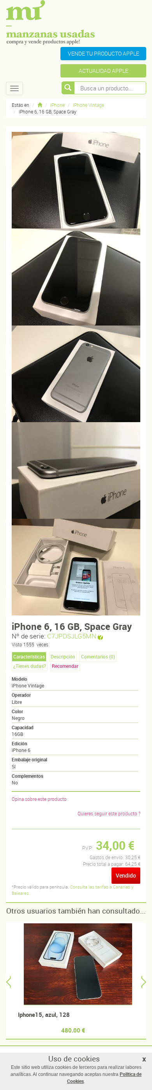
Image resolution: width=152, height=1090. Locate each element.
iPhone (57, 105)
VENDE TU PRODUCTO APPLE (103, 53)
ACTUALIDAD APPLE (103, 70)
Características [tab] (29, 656)
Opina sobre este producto (39, 799)
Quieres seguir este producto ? (109, 813)
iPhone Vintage (88, 105)
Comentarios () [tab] (98, 656)
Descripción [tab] (63, 656)
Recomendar (65, 666)
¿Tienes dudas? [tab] (29, 666)
